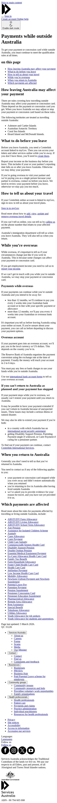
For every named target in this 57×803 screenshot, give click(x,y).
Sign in (8, 16)
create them (43, 156)
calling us (50, 221)
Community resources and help (29, 688)
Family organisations (24, 694)
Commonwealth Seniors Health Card (26, 544)
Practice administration (25, 708)
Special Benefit (15, 607)
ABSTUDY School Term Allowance (26, 525)
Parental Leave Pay (17, 584)
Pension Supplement (18, 590)
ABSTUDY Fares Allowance (22, 519)
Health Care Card (16, 567)
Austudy (12, 533)
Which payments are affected (22, 83)
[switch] (10, 25)
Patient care (19, 703)
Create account (9, 19)
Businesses (14, 665)
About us (18, 635)
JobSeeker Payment (17, 570)
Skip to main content (11, 2)
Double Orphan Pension (20, 550)
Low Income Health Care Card (23, 573)
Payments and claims (24, 705)
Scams (17, 644)
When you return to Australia (22, 80)
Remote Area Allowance (20, 601)
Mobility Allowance (18, 576)
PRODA (18, 670)
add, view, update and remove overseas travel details (24, 215)
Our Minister (20, 650)
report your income (10, 268)
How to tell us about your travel (23, 74)
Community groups (17, 682)
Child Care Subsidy (17, 542)
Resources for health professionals (31, 714)
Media (17, 647)
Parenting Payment (17, 587)
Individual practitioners (25, 711)
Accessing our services (19, 731)
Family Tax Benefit (17, 559)
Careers (18, 638)
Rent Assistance (15, 604)
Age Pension (14, 527)
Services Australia (17, 632)
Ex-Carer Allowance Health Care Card (27, 556)
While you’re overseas (19, 77)
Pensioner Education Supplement (24, 596)
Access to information (18, 728)
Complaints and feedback (26, 661)
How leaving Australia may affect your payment (32, 68)
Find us (17, 659)
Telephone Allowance (18, 610)
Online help (22, 19)
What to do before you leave (22, 71)
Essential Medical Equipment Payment (27, 553)
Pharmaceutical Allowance (21, 599)
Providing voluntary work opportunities (33, 691)
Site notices (13, 722)
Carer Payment (15, 539)
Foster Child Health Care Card (23, 564)
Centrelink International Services (17, 448)
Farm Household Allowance (22, 562)
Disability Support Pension (21, 547)
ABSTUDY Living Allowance (23, 522)
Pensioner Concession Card (21, 593)
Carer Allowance (16, 536)
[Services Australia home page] (6, 13)
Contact (12, 653)
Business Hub (21, 673)
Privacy (11, 719)
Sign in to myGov (10, 208)
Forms (17, 641)
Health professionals (18, 697)
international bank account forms (26, 376)
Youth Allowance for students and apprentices (30, 618)
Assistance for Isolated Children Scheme (28, 530)
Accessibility (14, 725)
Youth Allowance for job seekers (24, 616)
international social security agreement (27, 431)
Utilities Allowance (17, 613)
